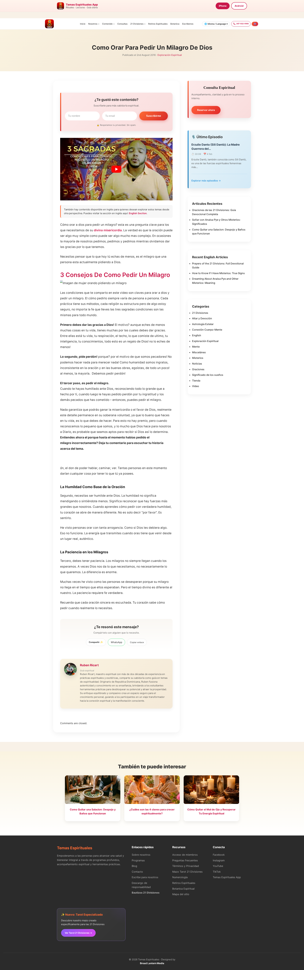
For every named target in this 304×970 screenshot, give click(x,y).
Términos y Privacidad (185, 866)
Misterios (197, 357)
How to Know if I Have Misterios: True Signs (218, 273)
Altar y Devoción (202, 318)
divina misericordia (108, 230)
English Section (138, 213)
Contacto (137, 871)
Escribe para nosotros (145, 877)
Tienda (196, 380)
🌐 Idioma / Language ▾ (216, 24)
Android (239, 5)
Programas (138, 860)
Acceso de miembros (185, 854)
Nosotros (92, 24)
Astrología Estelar (203, 324)
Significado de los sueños (207, 374)
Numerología (180, 877)
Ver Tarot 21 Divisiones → (78, 932)
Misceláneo (199, 352)
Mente (196, 346)
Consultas (122, 24)
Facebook (219, 854)
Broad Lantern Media (152, 963)
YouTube (218, 866)
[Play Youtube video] (116, 169)
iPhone (222, 5)
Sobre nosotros (141, 854)
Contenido (107, 24)
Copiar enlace (137, 642)
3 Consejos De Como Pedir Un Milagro (115, 274)
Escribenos (187, 24)
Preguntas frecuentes (185, 860)
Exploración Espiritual (170, 54)
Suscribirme (153, 116)
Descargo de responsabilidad (141, 885)
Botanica (174, 24)
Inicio (82, 24)
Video (195, 386)
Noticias (197, 363)
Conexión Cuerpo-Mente (207, 329)
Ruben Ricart (89, 665)
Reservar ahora (206, 110)
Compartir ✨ (96, 642)
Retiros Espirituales (158, 24)
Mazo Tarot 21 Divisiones (187, 871)
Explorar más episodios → (206, 180)
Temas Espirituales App (227, 877)
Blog (134, 866)
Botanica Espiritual (183, 888)
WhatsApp (116, 642)
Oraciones (198, 369)
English (196, 335)
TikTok (217, 871)
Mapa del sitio (180, 894)
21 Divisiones (136, 24)
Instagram (219, 860)
